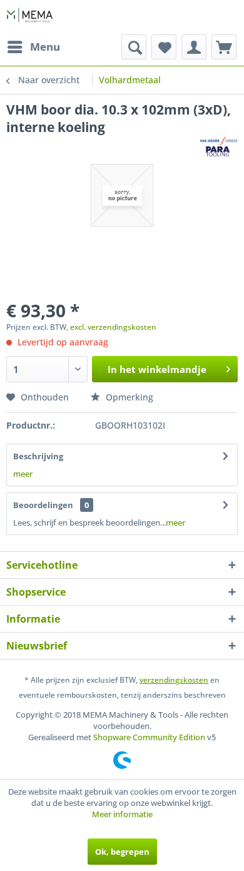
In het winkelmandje (157, 369)
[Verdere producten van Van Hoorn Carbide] (219, 147)
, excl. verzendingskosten (111, 327)
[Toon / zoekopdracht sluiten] (133, 46)
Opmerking (128, 397)
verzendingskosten (174, 680)
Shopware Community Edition (149, 737)
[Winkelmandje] (223, 46)
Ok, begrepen (122, 851)
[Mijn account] (193, 46)
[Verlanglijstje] (163, 46)
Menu (45, 46)
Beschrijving (38, 456)
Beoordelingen (43, 505)
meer (23, 473)
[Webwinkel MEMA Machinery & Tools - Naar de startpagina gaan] (29, 17)
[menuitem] (33, 46)
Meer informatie (122, 814)
